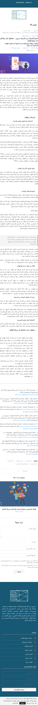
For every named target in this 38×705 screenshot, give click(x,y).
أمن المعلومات (29, 460)
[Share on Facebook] (15, 471)
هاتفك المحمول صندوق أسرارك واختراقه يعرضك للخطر (19, 509)
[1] (15, 149)
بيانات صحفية (30, 658)
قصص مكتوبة (30, 650)
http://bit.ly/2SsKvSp (32, 445)
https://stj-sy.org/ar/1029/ (20, 403)
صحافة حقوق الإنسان (28, 638)
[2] (4, 172)
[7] (7, 345)
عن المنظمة (28, 2)
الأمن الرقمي (26, 30)
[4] (6, 262)
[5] (12, 293)
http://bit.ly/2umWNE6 (32, 454)
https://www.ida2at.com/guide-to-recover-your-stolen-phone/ (22, 437)
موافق (22, 703)
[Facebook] (20, 5)
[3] (5, 197)
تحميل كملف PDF (16, 48)
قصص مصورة (30, 654)
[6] (7, 316)
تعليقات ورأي (31, 662)
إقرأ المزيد (15, 703)
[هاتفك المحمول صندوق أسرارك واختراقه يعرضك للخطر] (19, 494)
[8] (15, 363)
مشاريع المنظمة (20, 2)
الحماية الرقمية (34, 463)
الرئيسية (36, 30)
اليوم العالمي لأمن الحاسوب (22, 463)
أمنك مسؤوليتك (19, 460)
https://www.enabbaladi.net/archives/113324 (26, 394)
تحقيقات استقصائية (29, 642)
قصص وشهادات (30, 646)
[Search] (3, 24)
